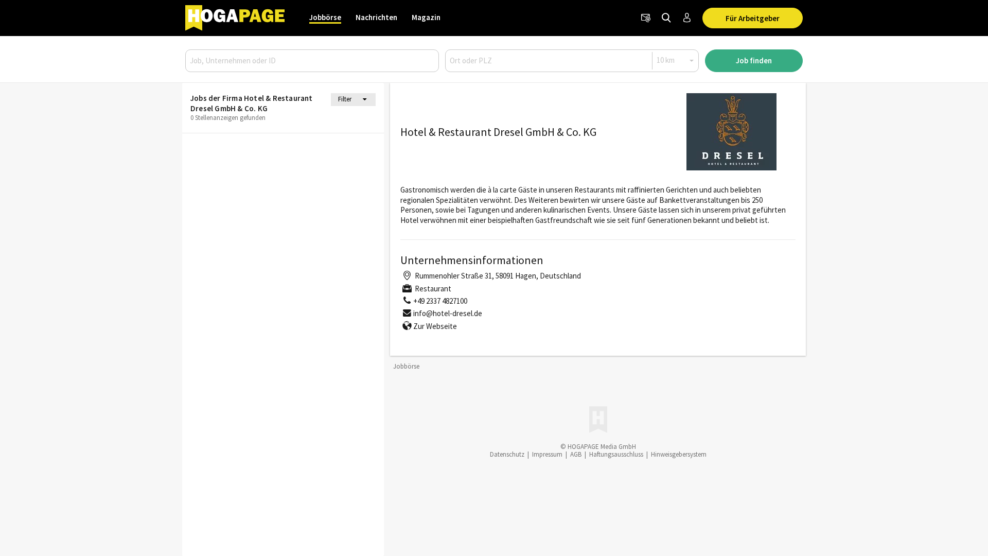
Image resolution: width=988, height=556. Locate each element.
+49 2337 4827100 (440, 301)
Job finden (754, 60)
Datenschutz (507, 454)
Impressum (547, 454)
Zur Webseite (435, 326)
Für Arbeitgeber (753, 18)
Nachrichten (376, 17)
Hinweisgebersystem (679, 454)
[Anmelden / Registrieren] (687, 18)
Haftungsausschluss (616, 454)
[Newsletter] (646, 18)
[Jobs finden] (666, 18)
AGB (575, 454)
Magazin (426, 17)
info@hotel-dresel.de (447, 313)
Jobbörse (325, 17)
